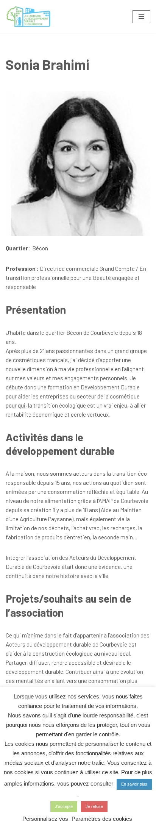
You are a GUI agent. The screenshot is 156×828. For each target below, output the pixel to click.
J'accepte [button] (64, 806)
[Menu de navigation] (141, 16)
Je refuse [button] (94, 806)
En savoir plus (134, 784)
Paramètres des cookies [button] (102, 819)
